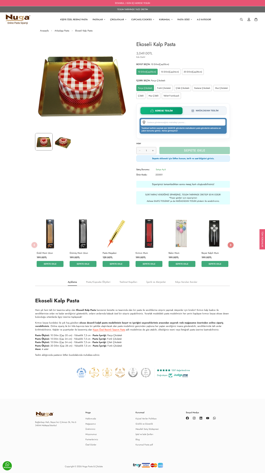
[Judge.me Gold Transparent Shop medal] (94, 372)
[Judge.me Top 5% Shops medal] (133, 372)
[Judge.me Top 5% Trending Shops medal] (146, 372)
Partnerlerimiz (91, 439)
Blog (138, 439)
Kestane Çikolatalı (203, 88)
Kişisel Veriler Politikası (146, 418)
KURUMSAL (164, 19)
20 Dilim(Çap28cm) (193, 72)
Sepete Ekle (50, 263)
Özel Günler (90, 444)
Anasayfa (44, 30)
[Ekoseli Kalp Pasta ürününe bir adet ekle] (153, 150)
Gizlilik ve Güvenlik (144, 423)
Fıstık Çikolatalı (165, 88)
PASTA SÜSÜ (183, 19)
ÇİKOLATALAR (117, 19)
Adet (138, 143)
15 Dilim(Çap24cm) (170, 72)
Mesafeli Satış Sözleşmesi (147, 429)
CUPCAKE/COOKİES (141, 19)
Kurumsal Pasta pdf (144, 444)
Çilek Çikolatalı (183, 88)
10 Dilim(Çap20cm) (147, 72)
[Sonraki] (231, 245)
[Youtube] (207, 418)
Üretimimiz (90, 429)
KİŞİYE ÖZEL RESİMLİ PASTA (74, 19)
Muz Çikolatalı (222, 88)
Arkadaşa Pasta (62, 30)
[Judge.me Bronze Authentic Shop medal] (120, 372)
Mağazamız (90, 423)
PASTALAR (98, 19)
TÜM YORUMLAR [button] (262, 239)
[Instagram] (194, 418)
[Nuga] (18, 19)
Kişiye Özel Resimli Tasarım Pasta (109, 329)
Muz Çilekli (154, 96)
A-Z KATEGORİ (204, 19)
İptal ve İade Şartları (144, 434)
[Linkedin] (200, 418)
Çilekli (141, 96)
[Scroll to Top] (259, 466)
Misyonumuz (91, 434)
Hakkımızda (90, 418)
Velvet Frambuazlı (172, 96)
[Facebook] (187, 418)
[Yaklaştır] (122, 43)
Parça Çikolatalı (146, 88)
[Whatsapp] (214, 418)
